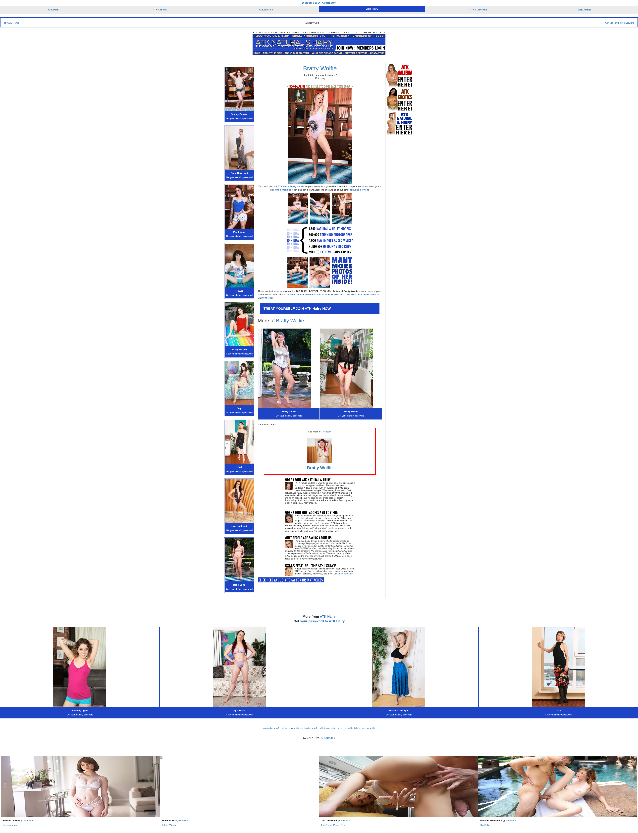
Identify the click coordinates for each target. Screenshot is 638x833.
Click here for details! (344, 573)
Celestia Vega (9, 825)
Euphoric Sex (169, 821)
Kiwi (239, 467)
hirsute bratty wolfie (345, 728)
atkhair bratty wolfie (327, 728)
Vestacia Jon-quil (399, 710)
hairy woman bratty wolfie (364, 728)
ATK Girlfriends (478, 9)
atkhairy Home (11, 22)
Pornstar (326, 431)
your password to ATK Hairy (322, 621)
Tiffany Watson (169, 825)
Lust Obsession (329, 821)
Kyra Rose (239, 710)
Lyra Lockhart (239, 526)
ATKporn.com (328, 737)
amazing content (359, 189)
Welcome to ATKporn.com (319, 2)
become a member (280, 189)
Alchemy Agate (79, 710)
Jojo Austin (326, 825)
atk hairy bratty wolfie (290, 728)
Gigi (239, 408)
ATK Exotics (266, 9)
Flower (239, 290)
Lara (558, 710)
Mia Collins (485, 825)
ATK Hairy (372, 8)
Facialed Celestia (11, 821)
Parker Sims (339, 825)
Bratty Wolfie (320, 68)
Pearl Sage (239, 232)
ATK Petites (584, 9)
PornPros (28, 820)
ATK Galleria (160, 9)
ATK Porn (53, 9)
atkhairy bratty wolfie (271, 728)
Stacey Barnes (239, 114)
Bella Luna (239, 584)
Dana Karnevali (239, 173)
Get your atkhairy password (619, 22)
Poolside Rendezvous (491, 821)
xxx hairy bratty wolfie (309, 728)
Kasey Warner (239, 349)
